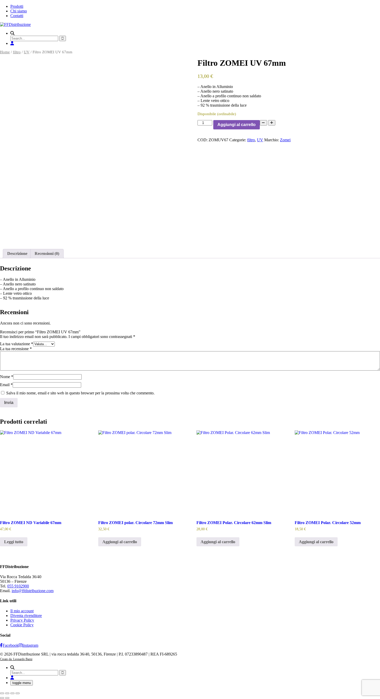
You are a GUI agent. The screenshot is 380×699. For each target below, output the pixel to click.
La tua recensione (16, 349)
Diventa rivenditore (26, 615)
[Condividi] (12, 693)
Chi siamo (18, 11)
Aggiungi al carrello (236, 124)
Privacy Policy (22, 620)
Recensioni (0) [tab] (47, 253)
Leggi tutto (13, 542)
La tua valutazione (16, 344)
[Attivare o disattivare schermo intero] (7, 693)
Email (6, 384)
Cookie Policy (22, 625)
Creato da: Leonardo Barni (16, 659)
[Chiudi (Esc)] (18, 693)
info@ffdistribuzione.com (33, 590)
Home (5, 52)
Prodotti (16, 6)
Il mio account (22, 611)
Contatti (16, 15)
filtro (17, 52)
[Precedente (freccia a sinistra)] (2, 698)
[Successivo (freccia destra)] (7, 698)
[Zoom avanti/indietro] (2, 693)
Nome (6, 376)
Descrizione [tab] (17, 253)
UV (26, 52)
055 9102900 (18, 586)
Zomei (285, 140)
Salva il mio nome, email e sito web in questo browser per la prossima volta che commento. (80, 393)
